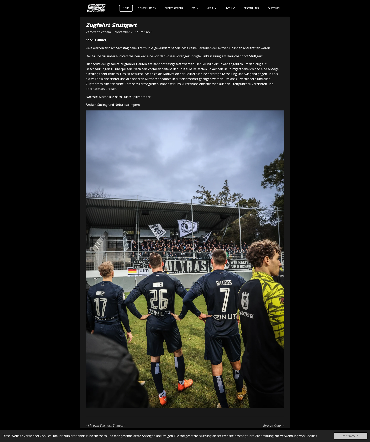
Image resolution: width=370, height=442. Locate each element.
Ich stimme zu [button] (350, 436)
